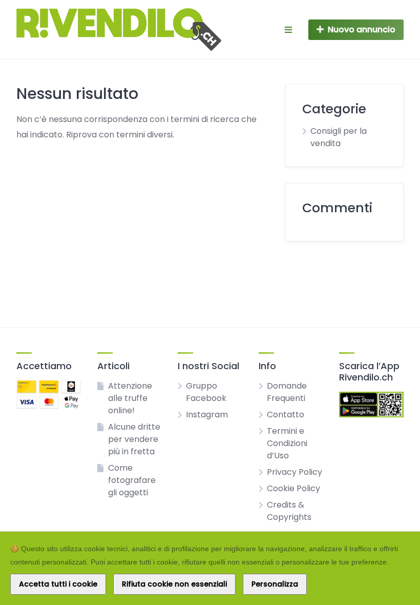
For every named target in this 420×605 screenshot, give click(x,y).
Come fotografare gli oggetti (132, 480)
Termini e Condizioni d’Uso (287, 443)
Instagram (207, 414)
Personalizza (274, 584)
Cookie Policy (293, 488)
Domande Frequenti (287, 392)
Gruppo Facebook (206, 392)
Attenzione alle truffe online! (130, 398)
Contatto (285, 414)
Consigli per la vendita (338, 137)
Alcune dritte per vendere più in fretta (134, 439)
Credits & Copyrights (289, 511)
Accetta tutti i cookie (58, 584)
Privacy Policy (294, 472)
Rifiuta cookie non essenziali (174, 584)
